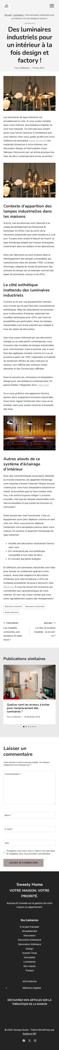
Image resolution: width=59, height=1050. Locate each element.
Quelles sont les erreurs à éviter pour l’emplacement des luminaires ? (28, 708)
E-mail (9, 829)
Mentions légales (32, 987)
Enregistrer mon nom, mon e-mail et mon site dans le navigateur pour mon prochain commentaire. (31, 852)
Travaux (29, 970)
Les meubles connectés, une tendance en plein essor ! (12, 631)
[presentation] (29, 682)
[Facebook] (23, 1040)
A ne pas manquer (29, 926)
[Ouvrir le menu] (52, 5)
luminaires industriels (34, 606)
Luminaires (29, 23)
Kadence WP (29, 1033)
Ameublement (29, 931)
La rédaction (15, 717)
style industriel (11, 612)
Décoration (30, 935)
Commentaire (13, 774)
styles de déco (37, 140)
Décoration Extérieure (29, 939)
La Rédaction (23, 68)
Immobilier (29, 957)
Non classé (30, 966)
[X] (29, 1040)
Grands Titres (29, 953)
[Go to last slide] (8, 694)
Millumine (8, 586)
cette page (43, 384)
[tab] (23, 726)
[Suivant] (51, 694)
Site (7, 843)
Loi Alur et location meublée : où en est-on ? (45, 629)
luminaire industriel (13, 606)
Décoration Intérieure (29, 944)
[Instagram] (35, 1040)
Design (29, 948)
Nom (8, 815)
